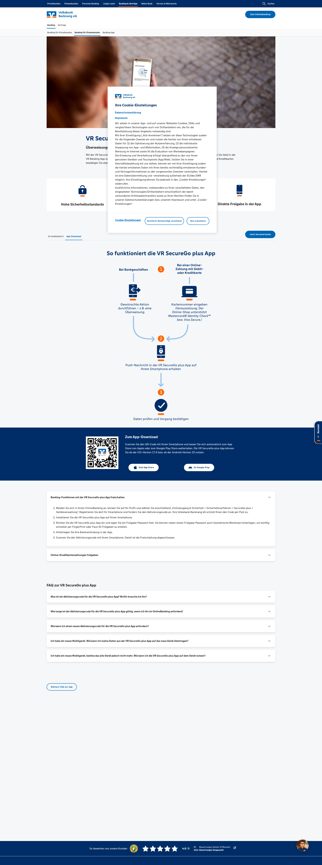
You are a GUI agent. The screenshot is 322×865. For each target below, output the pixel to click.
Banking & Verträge (128, 3)
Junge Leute (109, 3)
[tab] (51, 25)
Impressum (121, 117)
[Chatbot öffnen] (303, 845)
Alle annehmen (198, 220)
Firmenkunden (71, 3)
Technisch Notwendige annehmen (164, 220)
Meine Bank (146, 3)
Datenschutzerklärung (128, 112)
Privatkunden (53, 3)
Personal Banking (90, 3)
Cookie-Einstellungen (128, 219)
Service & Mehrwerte (166, 3)
